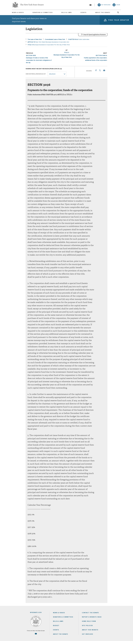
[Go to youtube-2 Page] (36, 634)
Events (83, 12)
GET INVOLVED (87, 634)
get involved (106, 4)
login (118, 4)
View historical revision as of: (36, 74)
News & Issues (18, 12)
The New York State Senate (32, 5)
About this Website (90, 630)
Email (104, 70)
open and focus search (118, 12)
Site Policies (87, 625)
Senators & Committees (42, 12)
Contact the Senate (90, 612)
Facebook (96, 70)
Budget (56, 625)
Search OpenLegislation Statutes (94, 35)
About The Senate (102, 12)
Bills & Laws (66, 12)
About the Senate (60, 634)
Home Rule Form (89, 621)
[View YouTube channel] (90, 5)
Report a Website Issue (92, 617)
